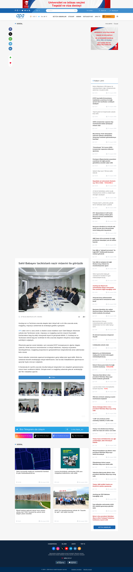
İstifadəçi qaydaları (76, 569)
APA (20, 331)
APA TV (97, 16)
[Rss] (29, 10)
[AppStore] (72, 562)
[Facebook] (15, 10)
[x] (62, 548)
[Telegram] (25, 10)
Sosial (116, 24)
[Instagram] (17, 10)
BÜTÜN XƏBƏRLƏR (59, 16)
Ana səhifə (108, 23)
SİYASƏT (71, 16)
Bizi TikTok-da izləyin (43, 435)
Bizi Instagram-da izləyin (25, 435)
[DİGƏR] (116, 16)
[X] (20, 10)
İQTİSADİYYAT (88, 16)
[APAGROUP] (66, 558)
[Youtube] (22, 10)
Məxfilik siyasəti (87, 569)
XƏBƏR (78, 16)
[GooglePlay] (60, 562)
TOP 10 (83, 544)
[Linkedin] (27, 10)
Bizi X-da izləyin (79, 435)
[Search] (75, 11)
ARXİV (73, 544)
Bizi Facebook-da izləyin (62, 435)
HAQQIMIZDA (52, 544)
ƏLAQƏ (64, 544)
